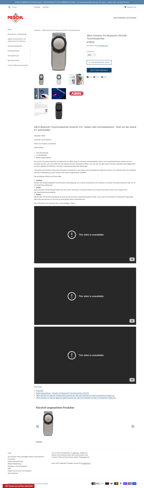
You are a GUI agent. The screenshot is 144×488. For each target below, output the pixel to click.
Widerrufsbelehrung (14, 464)
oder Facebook (13, 473)
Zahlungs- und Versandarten (17, 466)
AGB (9, 468)
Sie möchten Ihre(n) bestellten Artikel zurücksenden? (26, 457)
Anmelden (46, 7)
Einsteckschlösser (19, 51)
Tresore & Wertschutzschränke (18, 65)
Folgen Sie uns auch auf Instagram (19, 471)
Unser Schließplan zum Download (124, 17)
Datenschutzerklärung (15, 461)
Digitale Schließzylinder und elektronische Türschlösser (19, 40)
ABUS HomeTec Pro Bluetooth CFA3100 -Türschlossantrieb (45, 439)
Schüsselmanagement (15, 46)
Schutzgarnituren (19, 55)
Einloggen (37, 7)
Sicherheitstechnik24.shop (28, 483)
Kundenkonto (85, 463)
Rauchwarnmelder (19, 60)
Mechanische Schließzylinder (19, 34)
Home (10, 29)
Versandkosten (103, 45)
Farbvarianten (91, 51)
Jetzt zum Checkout (99, 70)
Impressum (11, 459)
